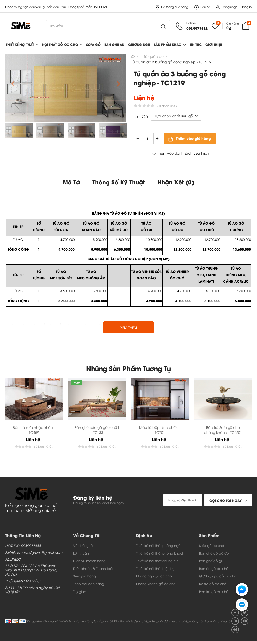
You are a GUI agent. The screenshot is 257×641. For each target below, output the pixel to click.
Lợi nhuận (81, 553)
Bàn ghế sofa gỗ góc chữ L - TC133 (97, 430)
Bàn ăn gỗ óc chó (213, 568)
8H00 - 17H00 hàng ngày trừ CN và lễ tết (32, 590)
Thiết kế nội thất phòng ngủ (158, 545)
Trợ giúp (79, 591)
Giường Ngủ (139, 44)
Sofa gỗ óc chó (211, 545)
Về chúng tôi (83, 545)
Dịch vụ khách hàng (89, 560)
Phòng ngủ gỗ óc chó (154, 576)
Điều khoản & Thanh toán (93, 568)
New (76, 383)
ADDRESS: (13, 559)
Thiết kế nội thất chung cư (157, 560)
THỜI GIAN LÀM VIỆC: (23, 581)
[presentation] (248, 417)
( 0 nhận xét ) (167, 105)
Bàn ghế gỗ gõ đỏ (214, 553)
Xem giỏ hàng (84, 576)
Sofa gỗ (93, 44)
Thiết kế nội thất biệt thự (155, 568)
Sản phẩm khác (167, 44)
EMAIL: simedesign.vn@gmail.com (33, 552)
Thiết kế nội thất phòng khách (160, 553)
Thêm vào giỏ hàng (193, 138)
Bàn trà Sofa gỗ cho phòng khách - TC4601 (223, 430)
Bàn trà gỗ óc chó (213, 591)
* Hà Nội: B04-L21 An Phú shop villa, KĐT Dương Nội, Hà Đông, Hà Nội (31, 570)
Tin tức (196, 44)
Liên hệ (205, 7)
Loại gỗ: (141, 116)
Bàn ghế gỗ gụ (211, 560)
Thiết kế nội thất (20, 44)
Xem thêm (128, 327)
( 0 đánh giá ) (43, 446)
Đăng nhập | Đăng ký (237, 7)
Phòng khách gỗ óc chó (156, 583)
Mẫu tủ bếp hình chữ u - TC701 (160, 430)
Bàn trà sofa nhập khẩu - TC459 (34, 430)
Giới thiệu (213, 44)
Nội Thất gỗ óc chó (60, 44)
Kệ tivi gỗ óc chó (212, 583)
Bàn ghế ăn (114, 44)
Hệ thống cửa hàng (174, 7)
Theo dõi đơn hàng (88, 583)
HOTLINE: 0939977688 (23, 546)
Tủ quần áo (154, 56)
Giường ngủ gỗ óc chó (217, 576)
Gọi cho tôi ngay (225, 500)
